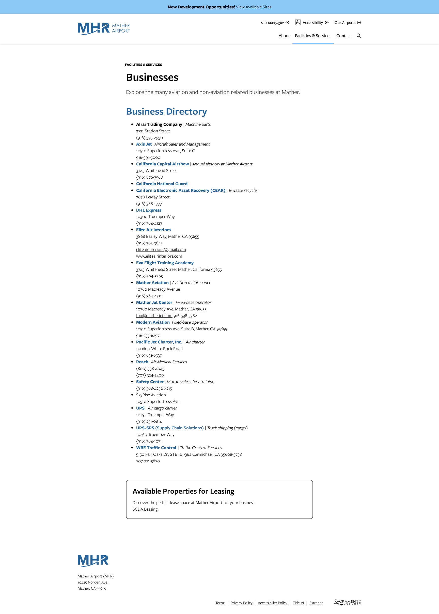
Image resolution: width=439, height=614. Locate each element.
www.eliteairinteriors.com (159, 256)
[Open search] (359, 35)
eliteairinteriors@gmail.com (161, 249)
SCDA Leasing (145, 509)
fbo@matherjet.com (154, 315)
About (284, 35)
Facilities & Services (313, 35)
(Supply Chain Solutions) (170, 428)
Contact (343, 35)
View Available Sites (253, 7)
